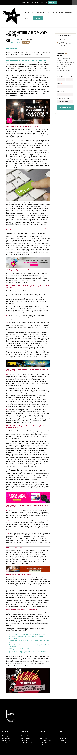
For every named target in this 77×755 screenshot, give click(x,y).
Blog (61, 13)
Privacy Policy (63, 738)
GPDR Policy (63, 742)
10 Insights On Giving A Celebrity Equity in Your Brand (27, 634)
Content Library (7, 742)
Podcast (68, 13)
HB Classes (6, 738)
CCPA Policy (63, 740)
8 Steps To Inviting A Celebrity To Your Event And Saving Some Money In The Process (28, 652)
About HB (24, 736)
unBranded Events (27, 742)
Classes (28, 18)
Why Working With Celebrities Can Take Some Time (65, 43)
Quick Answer (62, 39)
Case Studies (25, 738)
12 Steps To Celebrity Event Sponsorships (23, 649)
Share (27, 42)
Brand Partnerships (46, 740)
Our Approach (44, 738)
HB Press (24, 740)
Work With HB (52, 13)
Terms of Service (64, 736)
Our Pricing (43, 736)
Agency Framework (38, 13)
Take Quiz (52, 2)
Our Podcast (6, 740)
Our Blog (5, 736)
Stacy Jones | (14, 39)
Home (27, 13)
